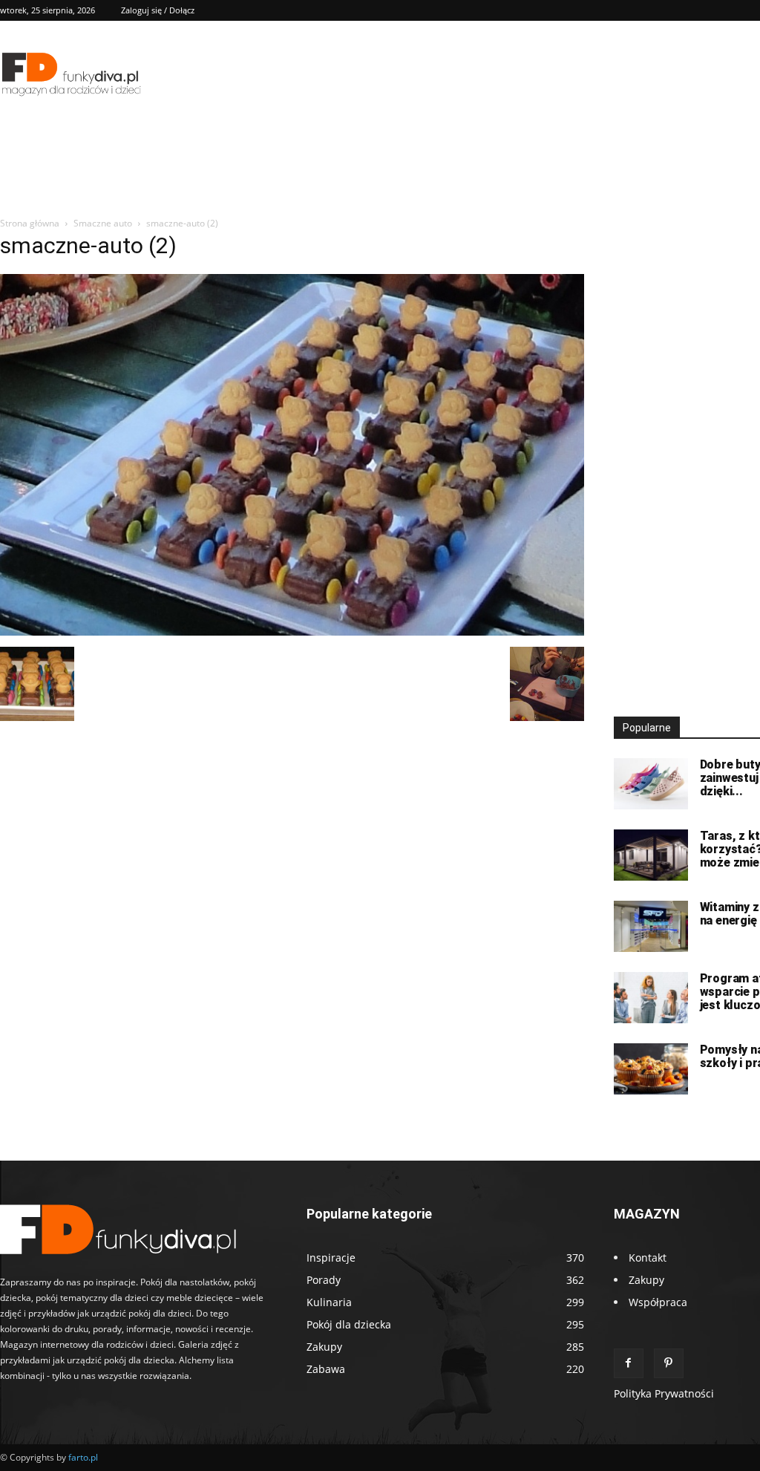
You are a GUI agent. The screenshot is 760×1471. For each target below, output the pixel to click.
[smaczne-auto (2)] (292, 631)
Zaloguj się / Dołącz (157, 10)
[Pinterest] (669, 1363)
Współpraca (658, 1302)
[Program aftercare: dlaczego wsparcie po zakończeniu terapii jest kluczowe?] (651, 997)
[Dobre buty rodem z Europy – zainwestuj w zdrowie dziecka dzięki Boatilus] (651, 783)
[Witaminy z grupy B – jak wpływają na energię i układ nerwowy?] (651, 926)
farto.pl (83, 1457)
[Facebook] (628, 1363)
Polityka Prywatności (664, 1393)
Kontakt (647, 1257)
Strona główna (29, 223)
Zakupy (646, 1280)
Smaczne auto (102, 223)
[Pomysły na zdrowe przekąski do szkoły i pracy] (651, 1069)
